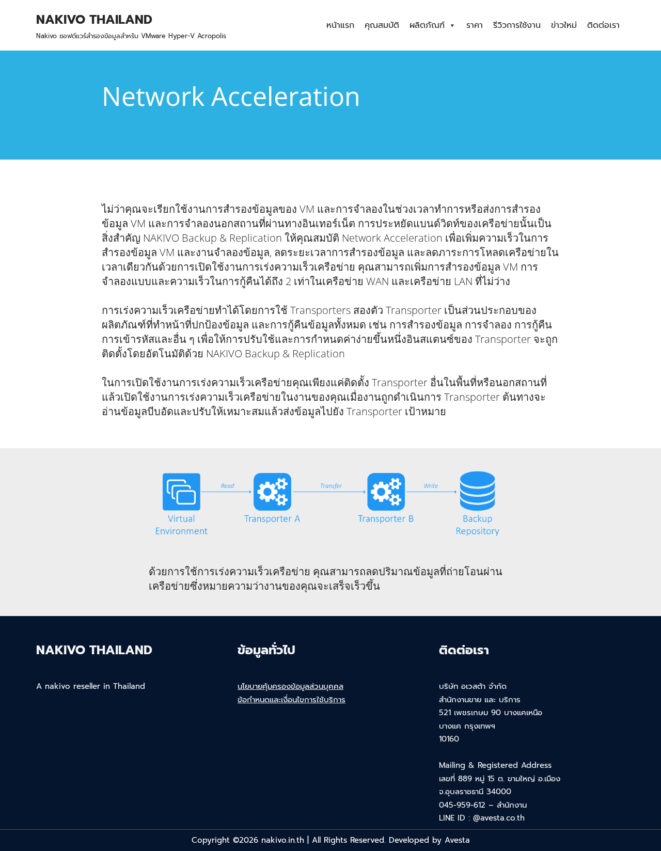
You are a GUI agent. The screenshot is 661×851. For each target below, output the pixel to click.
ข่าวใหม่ (564, 25)
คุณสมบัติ (382, 25)
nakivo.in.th (282, 840)
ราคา (474, 25)
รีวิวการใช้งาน (517, 25)
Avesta (457, 840)
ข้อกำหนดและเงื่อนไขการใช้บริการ (291, 699)
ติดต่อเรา (603, 25)
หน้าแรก (340, 25)
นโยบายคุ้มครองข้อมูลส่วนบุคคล (290, 686)
